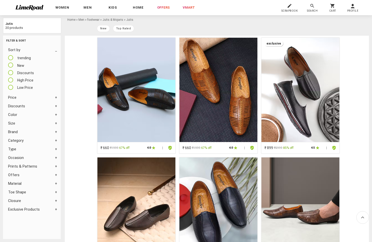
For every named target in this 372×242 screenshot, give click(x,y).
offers (163, 7)
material (15, 183)
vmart (189, 7)
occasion (16, 157)
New (103, 28)
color (12, 114)
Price (12, 97)
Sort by (14, 50)
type (12, 149)
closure (14, 200)
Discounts (16, 106)
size (11, 123)
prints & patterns (22, 166)
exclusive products (24, 209)
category (16, 140)
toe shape (17, 192)
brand (13, 132)
